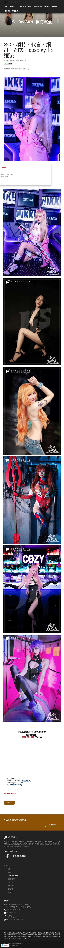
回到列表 (9, 802)
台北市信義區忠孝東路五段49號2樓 (15, 907)
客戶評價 (7, 11)
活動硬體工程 (37, 6)
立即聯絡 (6, 945)
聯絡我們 (15, 11)
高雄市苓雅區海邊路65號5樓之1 (14, 904)
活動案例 (46, 6)
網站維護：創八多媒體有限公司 (11, 945)
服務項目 (55, 6)
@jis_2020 (12, 919)
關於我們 (12, 6)
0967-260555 (13, 909)
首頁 (6, 6)
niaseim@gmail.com (11, 912)
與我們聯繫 (52, 825)
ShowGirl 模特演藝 (24, 6)
